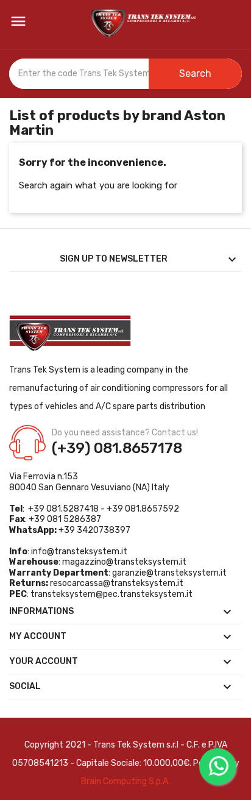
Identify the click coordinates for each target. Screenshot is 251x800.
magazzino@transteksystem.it (124, 562)
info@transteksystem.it (79, 551)
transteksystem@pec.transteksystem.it (111, 594)
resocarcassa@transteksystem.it (116, 583)
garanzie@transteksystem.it (169, 573)
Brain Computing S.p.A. (125, 781)
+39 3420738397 (94, 530)
